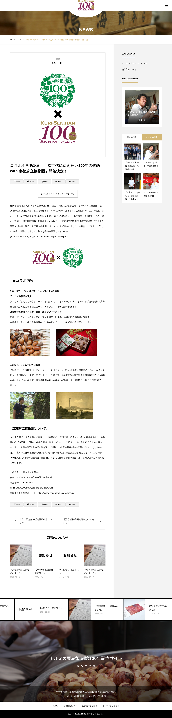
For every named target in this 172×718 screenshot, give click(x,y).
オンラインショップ (111, 706)
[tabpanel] (142, 107)
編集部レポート (129, 69)
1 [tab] (139, 120)
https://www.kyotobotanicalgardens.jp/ (56, 493)
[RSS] (94, 665)
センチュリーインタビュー (134, 63)
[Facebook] (86, 665)
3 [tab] (144, 120)
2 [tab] (142, 120)
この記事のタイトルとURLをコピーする (58, 194)
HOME (55, 706)
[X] (82, 665)
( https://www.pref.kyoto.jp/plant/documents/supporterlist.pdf (38, 236)
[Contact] (90, 665)
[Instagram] (78, 665)
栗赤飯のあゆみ (70, 706)
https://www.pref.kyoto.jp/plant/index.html (33, 488)
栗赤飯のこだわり (89, 706)
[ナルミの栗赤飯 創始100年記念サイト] (86, 5)
